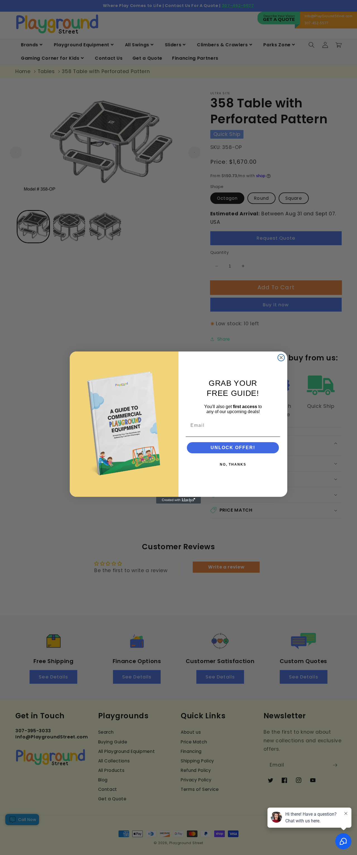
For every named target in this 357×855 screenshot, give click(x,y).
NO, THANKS (233, 464)
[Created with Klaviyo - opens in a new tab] (178, 500)
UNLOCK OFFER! (233, 447)
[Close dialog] (281, 357)
